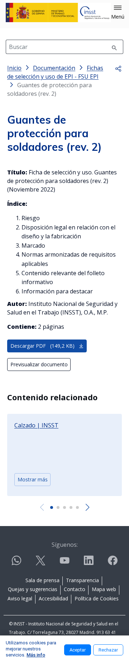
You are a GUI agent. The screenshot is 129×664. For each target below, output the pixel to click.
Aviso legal (20, 598)
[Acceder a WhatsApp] (16, 563)
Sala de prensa (42, 580)
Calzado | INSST (36, 425)
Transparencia (82, 580)
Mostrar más (33, 479)
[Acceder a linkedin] (88, 563)
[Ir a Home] (58, 12)
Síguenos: (65, 545)
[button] (117, 12)
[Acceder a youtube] (64, 563)
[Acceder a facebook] (112, 563)
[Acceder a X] (40, 563)
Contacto (74, 589)
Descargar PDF (42, 345)
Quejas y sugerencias (32, 589)
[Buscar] (114, 47)
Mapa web (104, 589)
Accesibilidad (53, 598)
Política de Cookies (97, 598)
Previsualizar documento (39, 364)
